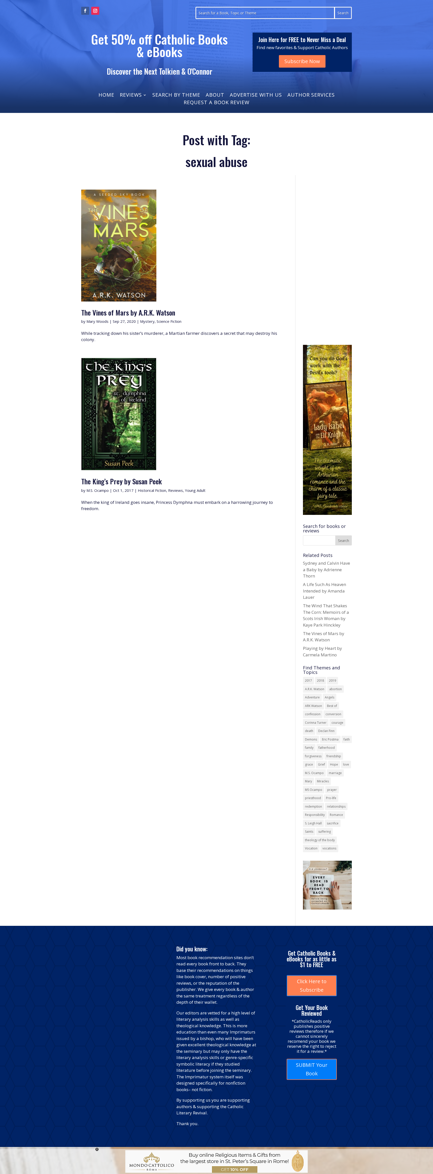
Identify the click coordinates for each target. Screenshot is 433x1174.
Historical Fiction (152, 490)
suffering (324, 831)
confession (312, 714)
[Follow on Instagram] (95, 11)
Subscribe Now (302, 61)
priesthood (313, 798)
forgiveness (313, 756)
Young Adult (195, 490)
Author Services (311, 95)
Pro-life (331, 798)
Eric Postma (330, 739)
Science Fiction (169, 321)
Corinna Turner (316, 722)
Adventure (312, 697)
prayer (332, 790)
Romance (336, 815)
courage (337, 722)
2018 (320, 680)
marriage (335, 773)
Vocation (311, 848)
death (309, 731)
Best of (332, 706)
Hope (334, 764)
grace (309, 764)
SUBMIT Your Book (312, 1069)
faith (347, 739)
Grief (321, 764)
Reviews (131, 95)
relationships (336, 806)
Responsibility (315, 815)
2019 (332, 680)
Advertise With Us (256, 95)
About (215, 95)
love (346, 764)
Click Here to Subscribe (312, 985)
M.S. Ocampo (97, 490)
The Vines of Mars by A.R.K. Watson (128, 312)
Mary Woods (97, 321)
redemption (313, 806)
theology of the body (320, 840)
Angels (329, 697)
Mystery (147, 321)
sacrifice (333, 823)
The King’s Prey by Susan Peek (121, 481)
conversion (333, 714)
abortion (335, 689)
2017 (308, 680)
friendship (334, 756)
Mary (308, 781)
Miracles (323, 781)
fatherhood (326, 748)
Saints (309, 831)
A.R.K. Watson (314, 689)
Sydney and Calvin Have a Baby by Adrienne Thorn (326, 569)
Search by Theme (176, 95)
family (309, 748)
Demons (311, 739)
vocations (329, 848)
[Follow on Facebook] (85, 11)
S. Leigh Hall (313, 823)
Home (106, 95)
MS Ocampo (313, 790)
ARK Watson (313, 706)
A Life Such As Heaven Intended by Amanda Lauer (324, 590)
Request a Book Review (216, 103)
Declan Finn (326, 731)
